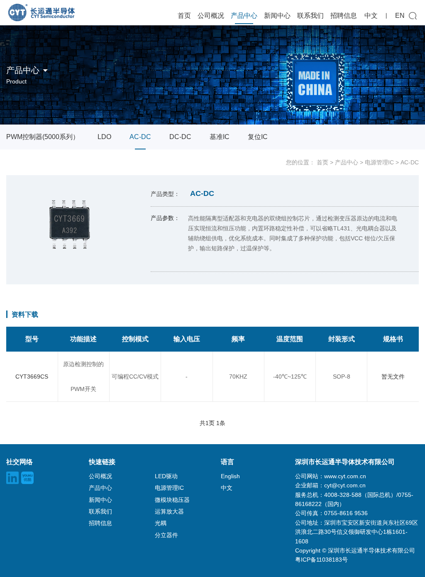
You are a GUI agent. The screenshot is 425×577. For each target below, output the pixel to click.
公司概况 (211, 15)
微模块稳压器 (172, 499)
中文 (371, 15)
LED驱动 (166, 476)
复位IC (258, 136)
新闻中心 (277, 15)
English (230, 476)
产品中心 (244, 15)
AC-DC (140, 136)
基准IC (220, 136)
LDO (104, 136)
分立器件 (166, 535)
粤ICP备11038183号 (321, 559)
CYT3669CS (31, 376)
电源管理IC (379, 162)
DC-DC (180, 136)
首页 (184, 15)
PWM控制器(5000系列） (42, 136)
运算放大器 (169, 511)
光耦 (160, 523)
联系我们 (310, 15)
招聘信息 (343, 15)
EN (400, 15)
